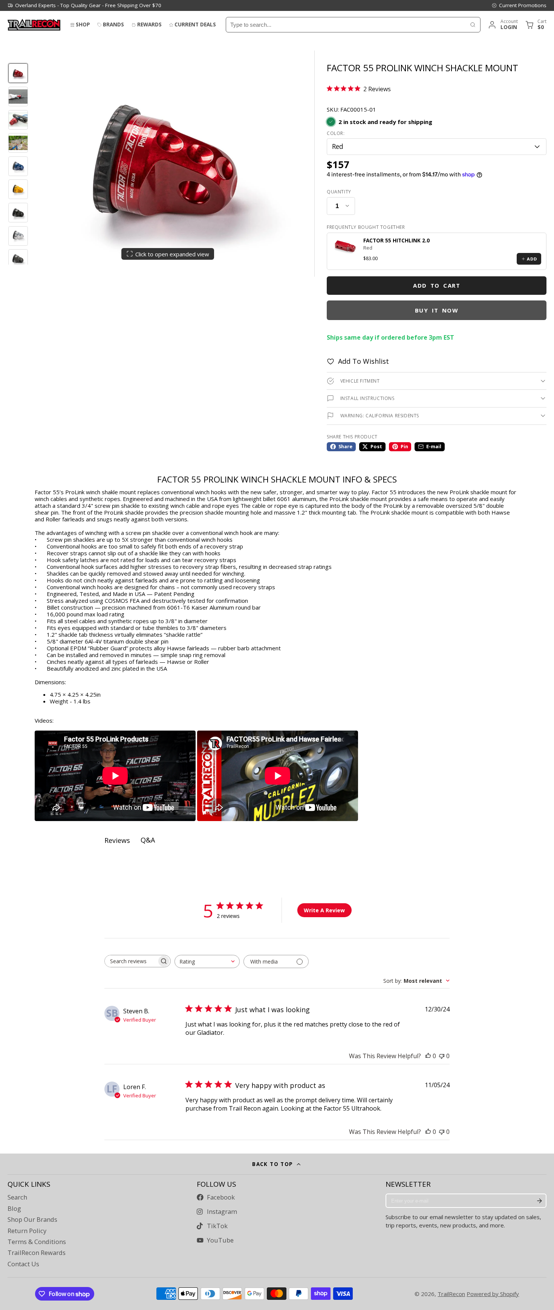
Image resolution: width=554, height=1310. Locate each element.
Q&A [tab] (148, 839)
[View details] (345, 246)
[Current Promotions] (518, 5)
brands (113, 24)
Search (17, 1197)
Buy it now (437, 310)
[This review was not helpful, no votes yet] (441, 1056)
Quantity (339, 192)
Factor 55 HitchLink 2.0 (396, 240)
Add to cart (436, 285)
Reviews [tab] (117, 840)
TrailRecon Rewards (37, 1252)
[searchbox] (131, 961)
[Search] (472, 24)
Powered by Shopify (493, 1294)
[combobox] (345, 24)
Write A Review (324, 910)
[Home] (34, 25)
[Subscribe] (539, 1201)
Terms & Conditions (37, 1242)
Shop (83, 24)
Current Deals (195, 24)
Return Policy (27, 1231)
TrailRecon (451, 1294)
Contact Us (23, 1264)
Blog (14, 1208)
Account (502, 24)
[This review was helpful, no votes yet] (428, 1056)
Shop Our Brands (32, 1219)
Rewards (149, 24)
